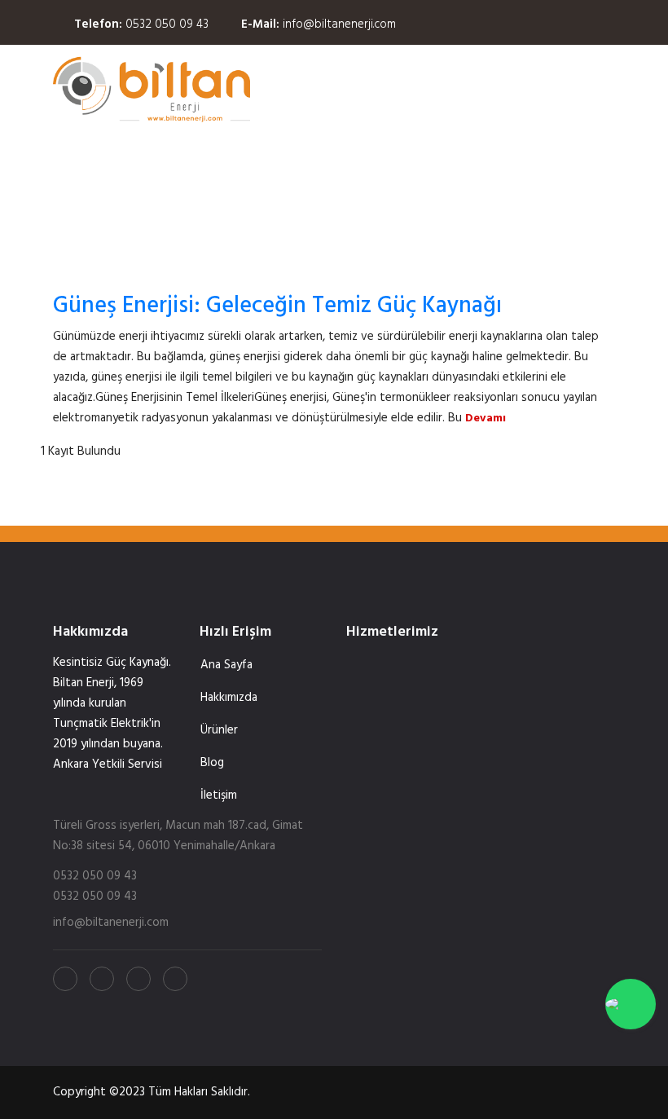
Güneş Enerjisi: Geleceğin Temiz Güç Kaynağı (277, 306)
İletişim (218, 795)
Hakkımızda (228, 697)
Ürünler (219, 730)
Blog (212, 763)
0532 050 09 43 (167, 24)
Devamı (485, 418)
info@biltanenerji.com (339, 24)
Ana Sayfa (226, 665)
